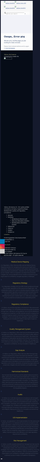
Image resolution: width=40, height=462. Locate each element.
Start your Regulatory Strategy (20, 220)
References (11, 226)
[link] (25, 14)
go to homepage (10, 48)
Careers (10, 230)
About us (10, 228)
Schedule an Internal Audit (19, 219)
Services (10, 215)
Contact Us (11, 232)
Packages (10, 217)
